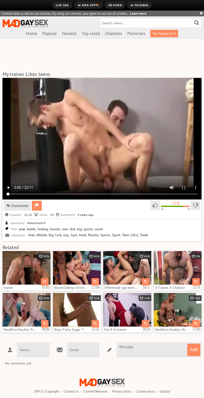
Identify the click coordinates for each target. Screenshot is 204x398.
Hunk (82, 235)
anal (22, 229)
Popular (49, 33)
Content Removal (95, 391)
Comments (19, 206)
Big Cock (55, 235)
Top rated (91, 33)
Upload (165, 391)
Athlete (41, 235)
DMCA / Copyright (46, 391)
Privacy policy (121, 391)
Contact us (71, 391)
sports (88, 229)
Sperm (105, 235)
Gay (66, 235)
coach (99, 229)
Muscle (93, 235)
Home (31, 33)
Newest (69, 33)
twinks (31, 229)
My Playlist (163, 33)
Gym (74, 235)
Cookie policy (145, 391)
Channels (113, 33)
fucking (43, 229)
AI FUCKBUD (139, 5)
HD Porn (115, 5)
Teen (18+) (130, 235)
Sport (116, 235)
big (79, 229)
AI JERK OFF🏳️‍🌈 (88, 5)
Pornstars (136, 33)
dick (72, 229)
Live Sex (62, 5)
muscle (55, 229)
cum (65, 229)
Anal (31, 235)
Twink (144, 235)
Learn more (138, 13)
